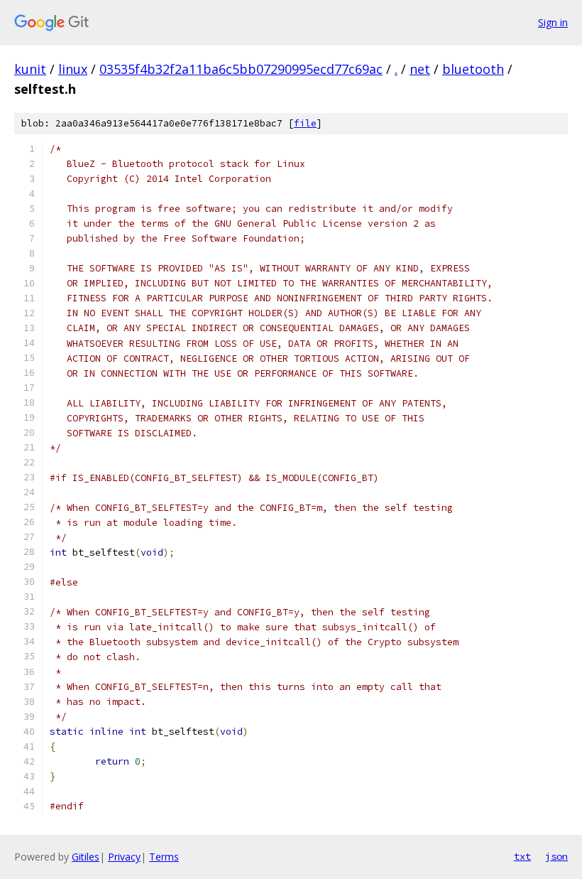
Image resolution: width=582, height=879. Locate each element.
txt (522, 856)
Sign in (553, 22)
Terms (164, 856)
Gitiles (85, 856)
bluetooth (473, 68)
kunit (30, 68)
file (305, 123)
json (556, 856)
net (420, 68)
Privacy (124, 856)
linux (72, 68)
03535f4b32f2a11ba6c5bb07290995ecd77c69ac (241, 68)
